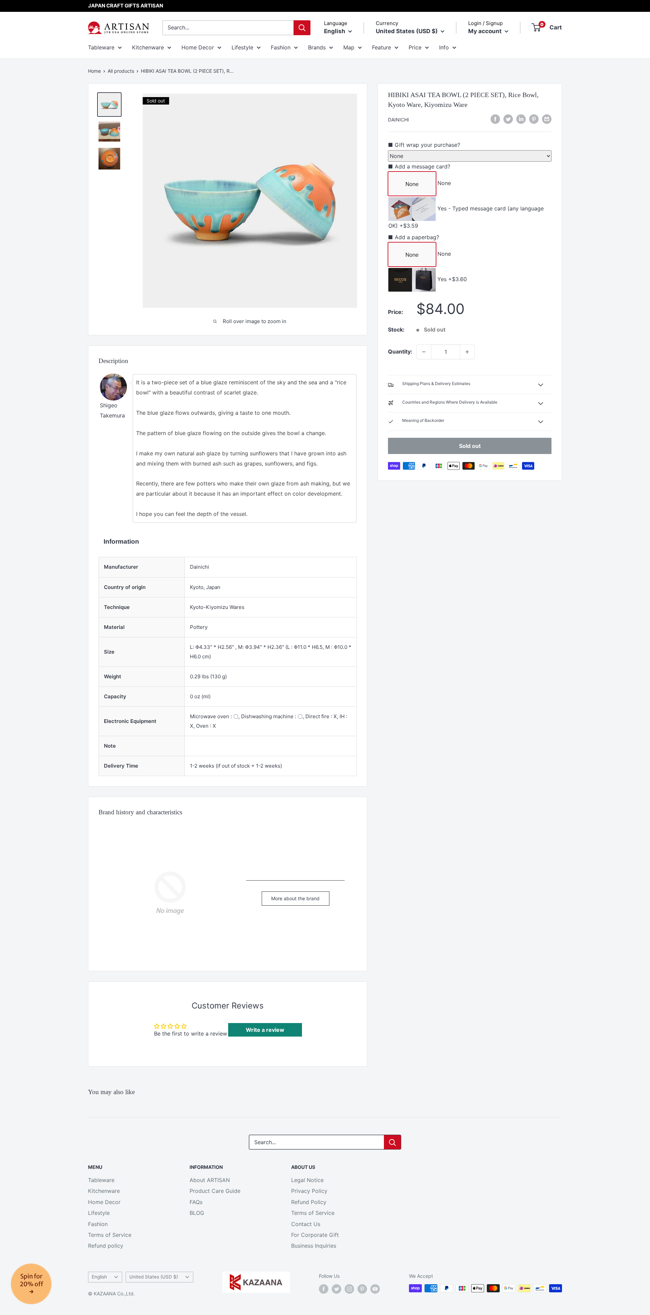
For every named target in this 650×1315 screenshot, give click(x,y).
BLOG (197, 1212)
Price (415, 47)
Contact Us (305, 1224)
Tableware (101, 47)
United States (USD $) (153, 1276)
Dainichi (398, 119)
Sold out (470, 445)
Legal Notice (307, 1180)
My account (485, 31)
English (99, 1276)
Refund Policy (308, 1202)
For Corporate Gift (315, 1234)
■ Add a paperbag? (413, 237)
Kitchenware (148, 47)
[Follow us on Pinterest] (362, 1289)
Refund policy (105, 1245)
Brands (317, 47)
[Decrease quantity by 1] (424, 352)
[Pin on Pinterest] (534, 119)
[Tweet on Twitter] (508, 119)
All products (121, 71)
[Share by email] (546, 119)
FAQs (196, 1202)
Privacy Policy (309, 1190)
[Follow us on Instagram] (349, 1289)
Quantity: (400, 351)
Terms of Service (109, 1234)
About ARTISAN (210, 1180)
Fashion (280, 47)
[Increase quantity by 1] (467, 352)
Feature (381, 47)
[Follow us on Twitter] (336, 1289)
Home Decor (197, 47)
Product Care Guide (215, 1190)
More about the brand (295, 898)
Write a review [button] (265, 1029)
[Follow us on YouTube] (375, 1289)
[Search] (302, 27)
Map (348, 47)
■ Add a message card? (419, 166)
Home (94, 71)
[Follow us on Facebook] (323, 1289)
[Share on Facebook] (495, 119)
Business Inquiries (313, 1245)
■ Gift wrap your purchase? (424, 144)
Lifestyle (242, 47)
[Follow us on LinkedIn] (521, 119)
